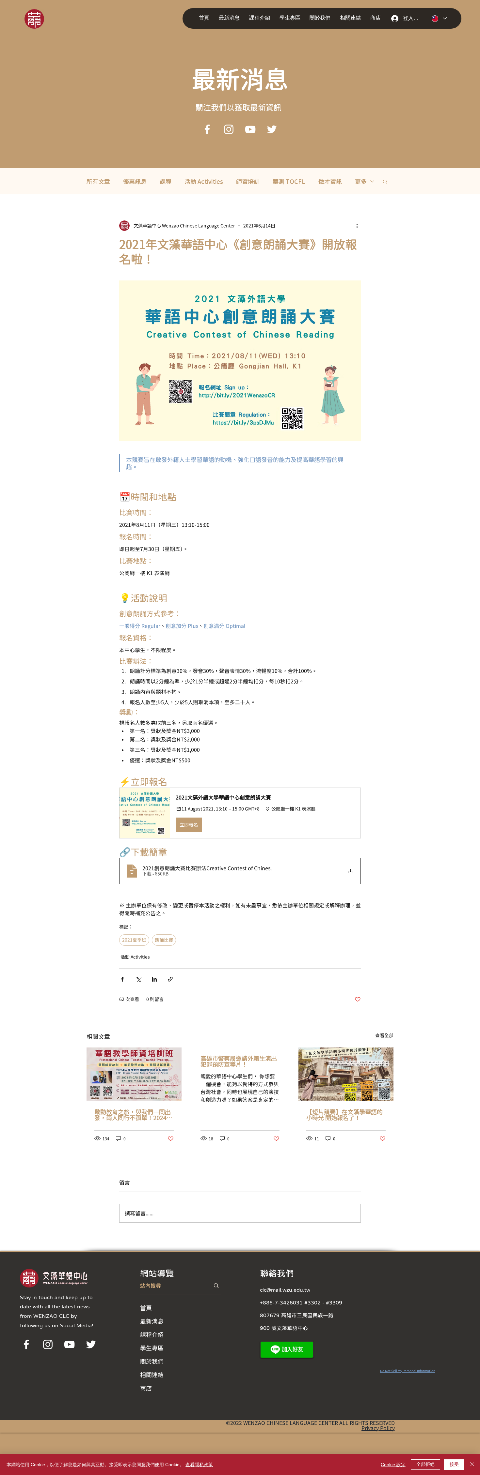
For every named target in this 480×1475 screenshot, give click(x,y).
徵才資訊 (330, 181)
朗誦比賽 (164, 940)
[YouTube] (250, 129)
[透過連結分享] (170, 979)
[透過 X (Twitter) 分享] (138, 979)
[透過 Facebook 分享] (122, 979)
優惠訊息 (135, 181)
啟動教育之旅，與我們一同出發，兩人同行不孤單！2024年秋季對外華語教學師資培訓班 (133, 1115)
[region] (43, 18)
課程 (165, 181)
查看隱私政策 (199, 1464)
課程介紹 (152, 1334)
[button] (231, 18)
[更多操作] (357, 226)
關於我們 (152, 1361)
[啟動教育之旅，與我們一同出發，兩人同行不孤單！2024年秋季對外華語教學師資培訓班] (134, 1074)
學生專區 (152, 1348)
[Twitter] (271, 129)
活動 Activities (203, 181)
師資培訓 (248, 181)
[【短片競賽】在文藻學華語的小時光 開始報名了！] (345, 1074)
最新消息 (152, 1321)
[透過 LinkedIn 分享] (154, 979)
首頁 (146, 1308)
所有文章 (98, 181)
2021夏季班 (134, 940)
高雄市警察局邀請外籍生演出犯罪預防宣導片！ (238, 1061)
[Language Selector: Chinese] (439, 18)
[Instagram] (228, 129)
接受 (454, 1464)
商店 (146, 1388)
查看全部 (384, 1035)
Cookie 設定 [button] (393, 1464)
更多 (361, 181)
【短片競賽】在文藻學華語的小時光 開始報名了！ (344, 1115)
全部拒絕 (425, 1464)
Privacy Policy (378, 1428)
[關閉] (472, 1464)
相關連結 (152, 1374)
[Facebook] (207, 129)
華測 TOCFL (289, 181)
